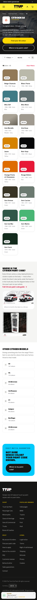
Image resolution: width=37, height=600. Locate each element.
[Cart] (32, 7)
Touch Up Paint (12, 14)
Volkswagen (24, 507)
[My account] (27, 7)
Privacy (22, 559)
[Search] (33, 58)
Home (4, 14)
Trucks (4, 526)
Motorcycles (6, 514)
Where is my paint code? (18, 48)
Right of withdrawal (26, 547)
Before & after (7, 563)
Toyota (22, 514)
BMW (21, 511)
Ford (21, 522)
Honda (22, 518)
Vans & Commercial (8, 522)
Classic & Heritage (8, 518)
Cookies (22, 563)
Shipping (22, 551)
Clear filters (31, 65)
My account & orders (9, 539)
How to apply (6, 547)
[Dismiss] (32, 1)
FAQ (3, 555)
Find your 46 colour (18, 40)
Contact (5, 571)
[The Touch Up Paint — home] (18, 7)
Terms (22, 543)
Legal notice (24, 539)
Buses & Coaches (8, 530)
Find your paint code (9, 543)
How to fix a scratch (9, 551)
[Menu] (4, 7)
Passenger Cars (7, 511)
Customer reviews (8, 559)
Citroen (21, 14)
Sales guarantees (8, 567)
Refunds (22, 555)
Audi (21, 526)
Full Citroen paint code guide (13, 287)
